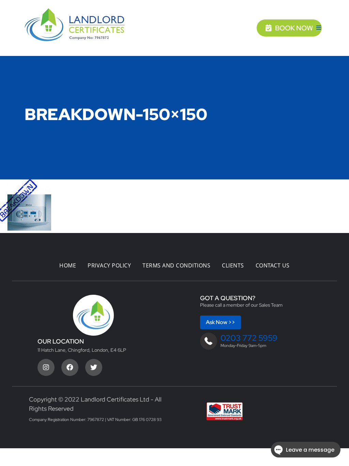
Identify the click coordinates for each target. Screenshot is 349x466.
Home (67, 265)
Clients (233, 265)
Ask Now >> (220, 322)
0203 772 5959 (249, 338)
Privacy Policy (109, 265)
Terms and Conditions (176, 265)
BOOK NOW (294, 28)
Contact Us (273, 265)
